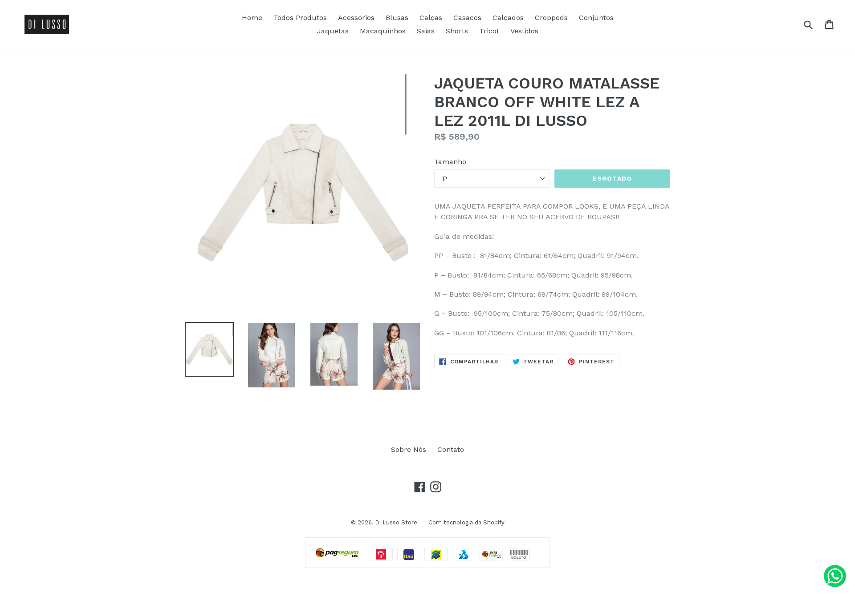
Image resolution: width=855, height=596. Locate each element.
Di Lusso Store (396, 522)
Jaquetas (333, 31)
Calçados (508, 17)
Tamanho (450, 161)
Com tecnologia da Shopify (466, 522)
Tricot (489, 31)
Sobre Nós (408, 449)
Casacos (467, 17)
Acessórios (356, 17)
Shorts (457, 31)
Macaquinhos (383, 31)
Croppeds (551, 17)
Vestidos (524, 31)
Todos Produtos (300, 17)
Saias (426, 31)
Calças (430, 17)
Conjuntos (596, 17)
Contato (450, 449)
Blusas (397, 17)
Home (252, 17)
